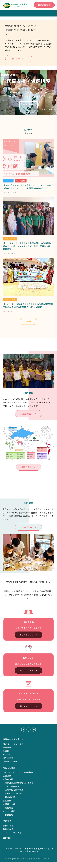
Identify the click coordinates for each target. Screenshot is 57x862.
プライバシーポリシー (13, 849)
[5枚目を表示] (33, 112)
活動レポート (10, 238)
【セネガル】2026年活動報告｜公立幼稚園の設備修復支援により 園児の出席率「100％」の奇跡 (28, 305)
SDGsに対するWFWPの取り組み (18, 772)
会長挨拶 (7, 747)
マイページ (33, 851)
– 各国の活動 (9, 797)
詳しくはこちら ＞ (28, 634)
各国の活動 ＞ (28, 467)
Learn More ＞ (19, 58)
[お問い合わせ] (44, 5)
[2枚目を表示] (26, 112)
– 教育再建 (8, 814)
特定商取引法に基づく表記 (36, 849)
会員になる (8, 825)
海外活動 (7, 775)
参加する (7, 821)
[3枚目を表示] (28, 112)
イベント (8, 181)
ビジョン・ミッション (13, 743)
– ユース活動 (9, 811)
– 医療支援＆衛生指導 (13, 790)
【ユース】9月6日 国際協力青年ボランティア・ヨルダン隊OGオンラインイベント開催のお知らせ (28, 187)
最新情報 (7, 838)
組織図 (6, 750)
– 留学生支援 (9, 804)
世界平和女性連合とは (13, 739)
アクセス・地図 (10, 761)
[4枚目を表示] (30, 112)
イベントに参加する (12, 832)
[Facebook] (23, 730)
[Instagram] (28, 730)
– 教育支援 (8, 779)
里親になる (8, 829)
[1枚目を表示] (24, 112)
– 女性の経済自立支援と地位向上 (18, 783)
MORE (28, 321)
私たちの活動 (9, 767)
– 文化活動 (8, 807)
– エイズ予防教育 (11, 786)
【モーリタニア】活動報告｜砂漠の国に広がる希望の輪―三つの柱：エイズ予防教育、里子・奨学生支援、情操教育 (27, 246)
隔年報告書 (8, 758)
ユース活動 (20, 181)
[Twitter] (34, 730)
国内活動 (7, 800)
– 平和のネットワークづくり (16, 793)
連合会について (10, 754)
